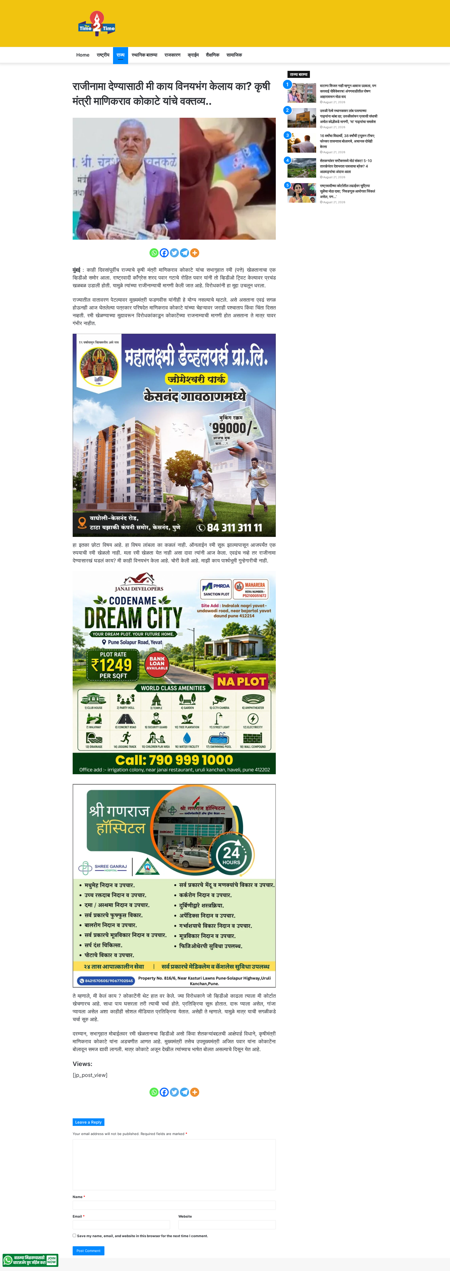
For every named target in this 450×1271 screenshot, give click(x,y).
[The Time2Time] (98, 23)
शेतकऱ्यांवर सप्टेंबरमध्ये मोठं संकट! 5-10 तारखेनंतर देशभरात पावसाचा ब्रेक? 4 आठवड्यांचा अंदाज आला (346, 166)
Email (79, 1216)
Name (79, 1197)
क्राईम (193, 55)
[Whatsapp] (154, 252)
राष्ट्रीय (103, 55)
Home (83, 55)
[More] (194, 252)
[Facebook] (164, 252)
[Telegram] (184, 252)
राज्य (120, 55)
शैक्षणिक (212, 55)
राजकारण (172, 55)
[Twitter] (174, 252)
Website (185, 1216)
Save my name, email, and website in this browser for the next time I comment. (142, 1236)
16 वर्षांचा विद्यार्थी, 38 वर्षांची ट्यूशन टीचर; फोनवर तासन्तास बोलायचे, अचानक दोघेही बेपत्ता (347, 141)
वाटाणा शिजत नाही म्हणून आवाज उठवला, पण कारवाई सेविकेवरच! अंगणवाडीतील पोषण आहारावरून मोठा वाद (348, 91)
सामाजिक (234, 55)
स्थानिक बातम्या (144, 55)
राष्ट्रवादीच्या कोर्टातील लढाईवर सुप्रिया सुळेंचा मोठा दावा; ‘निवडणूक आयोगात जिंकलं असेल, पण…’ (347, 191)
